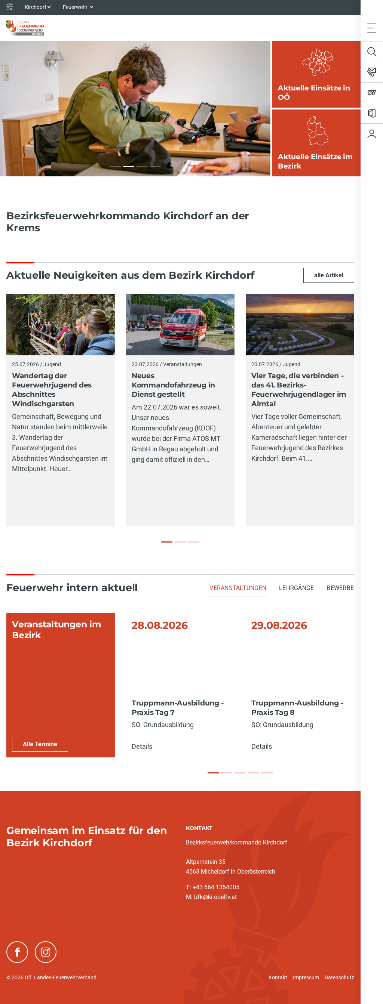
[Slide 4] (253, 773)
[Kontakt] (372, 72)
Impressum (306, 977)
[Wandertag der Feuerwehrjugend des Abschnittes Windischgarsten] (166, 542)
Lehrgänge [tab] (296, 587)
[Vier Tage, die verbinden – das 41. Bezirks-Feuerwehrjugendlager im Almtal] (193, 542)
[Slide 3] (240, 773)
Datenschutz (339, 977)
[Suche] (372, 51)
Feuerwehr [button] (76, 7)
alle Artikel (328, 275)
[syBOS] (372, 93)
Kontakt (278, 977)
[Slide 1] (213, 773)
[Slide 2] (226, 773)
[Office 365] (372, 113)
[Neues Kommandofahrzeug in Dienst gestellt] (180, 542)
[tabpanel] (180, 685)
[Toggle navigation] (372, 28)
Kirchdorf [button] (35, 7)
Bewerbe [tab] (340, 587)
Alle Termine (40, 744)
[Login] (372, 134)
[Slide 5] (267, 773)
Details (142, 746)
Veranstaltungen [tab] (237, 587)
